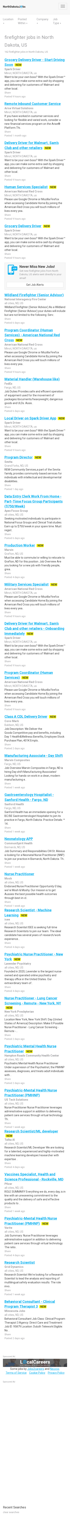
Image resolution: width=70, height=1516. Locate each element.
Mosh (8, 878)
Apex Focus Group (16, 510)
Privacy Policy (56, 1372)
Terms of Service (16, 1372)
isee (7, 919)
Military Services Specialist (26, 584)
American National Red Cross (23, 191)
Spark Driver (12, 69)
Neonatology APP (18, 839)
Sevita (8, 461)
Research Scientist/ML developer (31, 1131)
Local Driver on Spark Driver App (30, 418)
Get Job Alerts (35, 284)
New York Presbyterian (19, 1011)
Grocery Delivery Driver (22, 226)
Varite (8, 1227)
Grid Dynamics (14, 1266)
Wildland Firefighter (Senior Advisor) (34, 295)
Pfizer (8, 1183)
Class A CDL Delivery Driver (25, 716)
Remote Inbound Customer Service (32, 104)
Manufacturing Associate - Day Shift (33, 756)
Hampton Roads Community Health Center (31, 1055)
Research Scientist (19, 1262)
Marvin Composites (17, 760)
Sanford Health (14, 804)
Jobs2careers (35, 1368)
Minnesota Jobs (14, 1311)
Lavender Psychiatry (17, 963)
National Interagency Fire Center (25, 299)
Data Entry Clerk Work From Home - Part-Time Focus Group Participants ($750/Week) (33, 501)
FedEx (8, 383)
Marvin (8, 549)
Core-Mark (11, 721)
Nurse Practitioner (19, 874)
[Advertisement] (32, 1442)
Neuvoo (54, 1368)
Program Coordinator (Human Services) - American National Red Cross (32, 335)
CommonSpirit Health (18, 843)
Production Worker (19, 545)
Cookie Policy (37, 1372)
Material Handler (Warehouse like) (32, 379)
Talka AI (9, 1139)
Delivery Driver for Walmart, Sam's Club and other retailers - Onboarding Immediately (34, 628)
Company (42, 19)
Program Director (18, 457)
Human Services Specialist (26, 187)
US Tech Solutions (16, 1099)
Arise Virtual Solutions (18, 108)
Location (8, 19)
